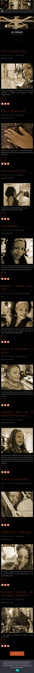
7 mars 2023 (19, 114)
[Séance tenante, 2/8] (17, 134)
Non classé (28, 477)
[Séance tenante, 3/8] (17, 75)
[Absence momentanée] (17, 497)
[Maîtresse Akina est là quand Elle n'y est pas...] (17, 434)
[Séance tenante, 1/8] (17, 192)
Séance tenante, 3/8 (13, 51)
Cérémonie (6, 57)
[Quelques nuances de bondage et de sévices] (17, 612)
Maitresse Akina (8, 55)
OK (17, 670)
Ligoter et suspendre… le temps (17, 346)
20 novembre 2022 (21, 352)
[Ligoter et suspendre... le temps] (17, 372)
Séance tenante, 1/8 (13, 169)
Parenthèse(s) (9, 223)
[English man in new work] (17, 549)
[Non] (32, 666)
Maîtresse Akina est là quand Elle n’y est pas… (17, 408)
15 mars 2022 (20, 592)
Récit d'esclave (7, 417)
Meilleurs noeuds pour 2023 (17, 284)
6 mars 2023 (19, 173)
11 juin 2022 (19, 414)
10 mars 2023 (20, 55)
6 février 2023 (20, 227)
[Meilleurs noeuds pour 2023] (17, 310)
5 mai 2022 (19, 477)
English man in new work (16, 525)
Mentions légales (17, 659)
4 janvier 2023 (20, 290)
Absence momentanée (14, 473)
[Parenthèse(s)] (17, 247)
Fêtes (28, 290)
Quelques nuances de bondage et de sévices (17, 586)
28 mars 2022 (20, 529)
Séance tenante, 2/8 (13, 110)
